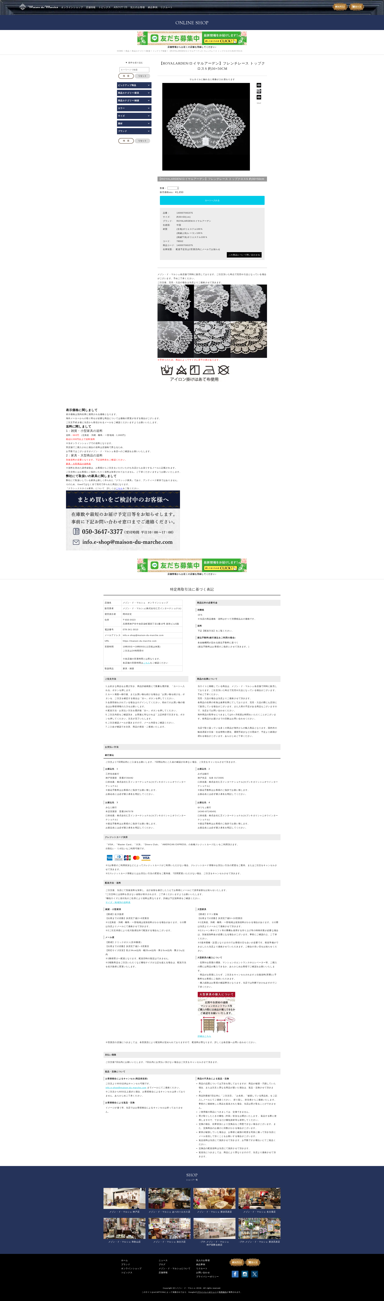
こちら (146, 663)
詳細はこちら (204, 1036)
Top (377, 1294)
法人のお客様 (137, 7)
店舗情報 (91, 7)
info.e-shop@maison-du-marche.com (126, 1087)
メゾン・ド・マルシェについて (174, 1268)
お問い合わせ (203, 1272)
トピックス (105, 7)
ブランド (125, 1264)
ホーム (124, 1260)
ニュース (163, 1260)
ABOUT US (120, 7)
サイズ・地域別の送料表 (118, 902)
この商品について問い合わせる (244, 255)
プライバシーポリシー (207, 1277)
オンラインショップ (72, 7)
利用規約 (222, 1292)
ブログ (162, 1264)
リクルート (166, 7)
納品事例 (153, 7)
